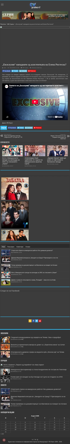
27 (35, 429)
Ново (3, 246)
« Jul (2, 434)
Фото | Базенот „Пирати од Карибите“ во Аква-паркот (23, 365)
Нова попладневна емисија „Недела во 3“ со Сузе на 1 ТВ (13, 136)
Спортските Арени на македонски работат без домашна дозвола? (32, 250)
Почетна (3, 24)
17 (5, 427)
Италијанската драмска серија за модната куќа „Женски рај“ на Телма (37, 352)
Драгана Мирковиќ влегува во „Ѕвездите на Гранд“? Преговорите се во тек (34, 258)
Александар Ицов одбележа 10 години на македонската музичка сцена (34, 161)
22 (54, 427)
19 (25, 427)
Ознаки (28, 246)
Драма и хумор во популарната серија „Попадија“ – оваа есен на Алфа (33, 280)
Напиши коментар (37, 67)
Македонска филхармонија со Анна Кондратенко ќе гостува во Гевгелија (38, 369)
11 (15, 425)
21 (44, 427)
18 (15, 427)
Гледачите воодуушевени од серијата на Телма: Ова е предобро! (36, 337)
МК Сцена (10, 24)
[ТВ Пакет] (35, 5)
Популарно (10, 246)
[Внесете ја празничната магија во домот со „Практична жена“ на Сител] (5, 347)
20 (35, 427)
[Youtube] (39, 320)
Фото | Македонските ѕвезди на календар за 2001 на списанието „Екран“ (11, 161)
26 (25, 429)
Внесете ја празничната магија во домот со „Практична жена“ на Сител (38, 345)
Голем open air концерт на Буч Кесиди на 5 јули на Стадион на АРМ (37, 377)
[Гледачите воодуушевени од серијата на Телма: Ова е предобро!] (5, 340)
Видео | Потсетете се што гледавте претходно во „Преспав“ (58, 136)
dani (5, 67)
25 (15, 429)
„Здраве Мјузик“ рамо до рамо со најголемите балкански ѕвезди (56, 160)
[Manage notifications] (4, 440)
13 (35, 425)
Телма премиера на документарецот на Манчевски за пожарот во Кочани (34, 265)
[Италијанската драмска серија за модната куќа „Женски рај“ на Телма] (5, 354)
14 (44, 425)
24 (5, 429)
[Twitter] (36, 320)
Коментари (19, 246)
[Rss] (30, 320)
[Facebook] (33, 320)
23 (64, 427)
